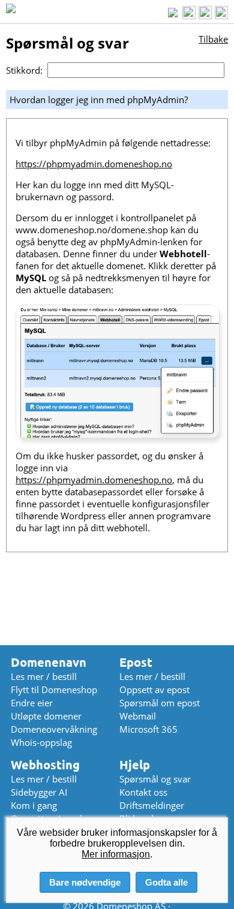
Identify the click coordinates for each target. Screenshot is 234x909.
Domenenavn (48, 662)
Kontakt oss (143, 792)
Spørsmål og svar (155, 779)
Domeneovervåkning (54, 729)
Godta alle (166, 882)
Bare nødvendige (85, 882)
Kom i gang (34, 805)
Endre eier (32, 703)
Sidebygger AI (39, 792)
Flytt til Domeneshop (54, 690)
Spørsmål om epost (159, 703)
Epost (135, 662)
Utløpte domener (46, 716)
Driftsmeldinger (151, 805)
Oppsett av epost (154, 690)
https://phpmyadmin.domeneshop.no (94, 164)
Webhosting (45, 765)
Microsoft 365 (148, 729)
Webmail (137, 716)
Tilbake (213, 39)
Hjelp (134, 765)
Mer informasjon (116, 854)
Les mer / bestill (44, 676)
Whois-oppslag (41, 742)
